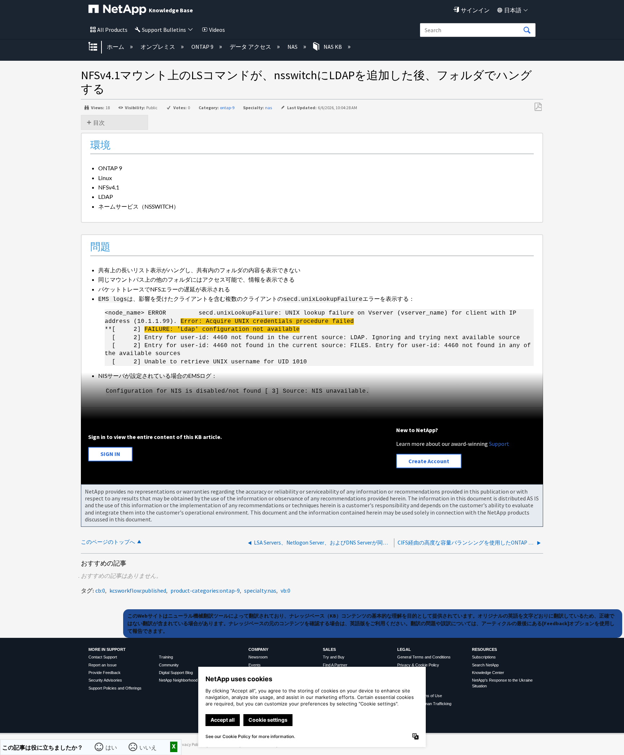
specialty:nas (260, 590)
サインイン (475, 10)
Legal (404, 649)
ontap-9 (227, 107)
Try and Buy (333, 657)
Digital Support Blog (176, 672)
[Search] (527, 30)
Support (499, 443)
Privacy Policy (190, 744)
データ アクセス (251, 46)
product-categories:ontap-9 (205, 590)
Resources (484, 649)
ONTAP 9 (202, 46)
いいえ (148, 746)
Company (258, 649)
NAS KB (332, 46)
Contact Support (102, 657)
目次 (99, 122)
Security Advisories (105, 680)
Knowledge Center (488, 672)
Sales (329, 649)
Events (254, 665)
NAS (293, 46)
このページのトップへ (108, 541)
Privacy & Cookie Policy (418, 665)
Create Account (428, 461)
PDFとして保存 (538, 107)
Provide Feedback (104, 672)
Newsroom (258, 657)
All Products (112, 29)
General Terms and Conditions (424, 657)
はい (112, 746)
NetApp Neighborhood (178, 680)
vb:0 (285, 590)
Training (166, 657)
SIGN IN (110, 453)
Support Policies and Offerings (115, 688)
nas (268, 107)
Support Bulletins (164, 29)
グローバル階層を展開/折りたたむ (97, 47)
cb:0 (100, 590)
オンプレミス (158, 46)
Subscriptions (484, 657)
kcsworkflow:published (137, 590)
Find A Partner (335, 665)
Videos (217, 29)
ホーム (116, 46)
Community (169, 665)
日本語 (512, 10)
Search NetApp (485, 665)
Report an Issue (102, 665)
